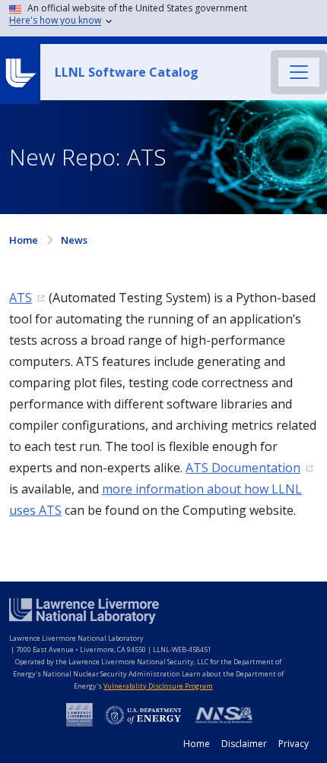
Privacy (293, 743)
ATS (20, 297)
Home (23, 240)
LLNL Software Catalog (126, 72)
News (74, 240)
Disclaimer (244, 743)
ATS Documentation (243, 467)
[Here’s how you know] (166, 18)
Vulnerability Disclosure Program (158, 686)
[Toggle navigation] (299, 72)
